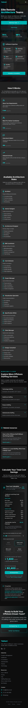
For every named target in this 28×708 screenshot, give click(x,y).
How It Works (4, 672)
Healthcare (4, 657)
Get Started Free (13, 626)
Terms (9, 704)
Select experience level (8, 539)
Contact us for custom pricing (11, 597)
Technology (4, 666)
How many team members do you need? (12, 533)
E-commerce (4, 659)
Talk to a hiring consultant (15, 577)
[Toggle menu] (25, 2)
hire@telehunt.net (7, 690)
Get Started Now (14, 572)
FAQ (2, 677)
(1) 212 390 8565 (7, 692)
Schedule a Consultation (14, 73)
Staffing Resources (5, 679)
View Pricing (14, 27)
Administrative (4, 661)
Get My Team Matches (14, 630)
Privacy (13, 704)
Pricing (2, 674)
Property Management (6, 655)
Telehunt (4, 2)
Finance (3, 663)
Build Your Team (13, 22)
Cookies (18, 704)
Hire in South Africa (6, 681)
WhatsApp (5, 695)
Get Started (4, 683)
